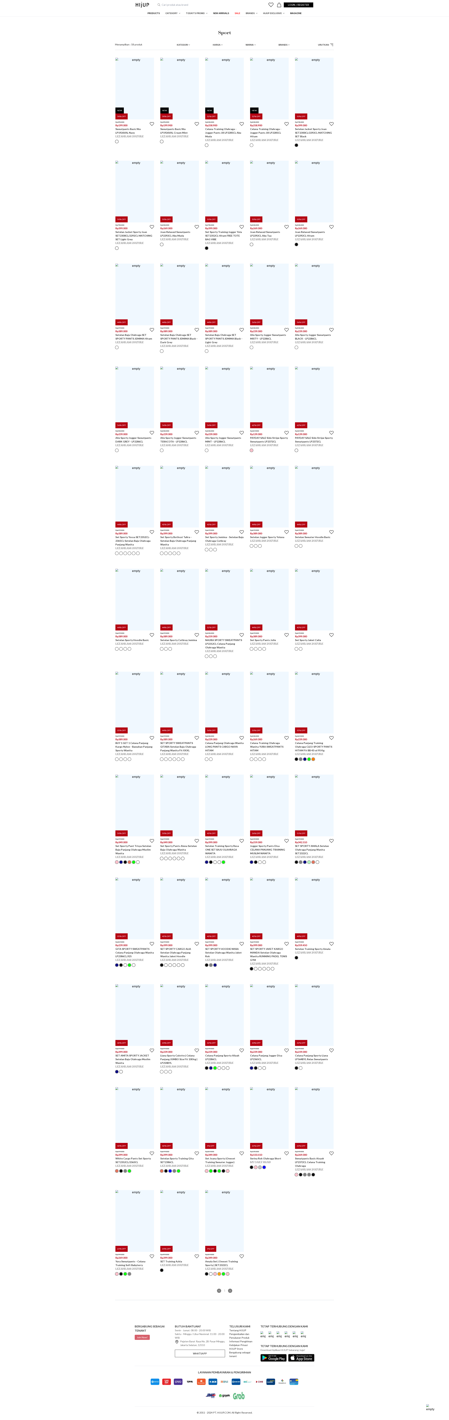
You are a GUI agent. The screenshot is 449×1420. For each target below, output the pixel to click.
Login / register (298, 4)
